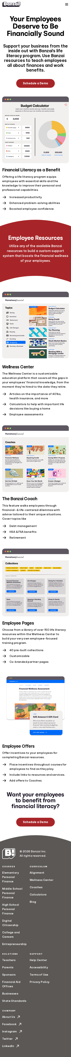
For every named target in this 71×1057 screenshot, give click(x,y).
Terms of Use (39, 974)
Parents (7, 967)
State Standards (14, 1000)
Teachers (8, 960)
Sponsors (8, 974)
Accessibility (39, 967)
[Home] (11, 4)
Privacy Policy (40, 982)
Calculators (38, 894)
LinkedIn (8, 1046)
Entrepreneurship (14, 944)
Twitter (7, 1038)
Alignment (37, 872)
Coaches (36, 887)
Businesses (10, 993)
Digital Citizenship (10, 923)
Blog (33, 901)
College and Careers (11, 934)
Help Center (38, 960)
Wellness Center (41, 880)
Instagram (9, 1031)
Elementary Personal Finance (10, 877)
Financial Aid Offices (11, 984)
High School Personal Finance (10, 909)
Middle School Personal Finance (12, 893)
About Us (8, 1016)
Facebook (9, 1024)
